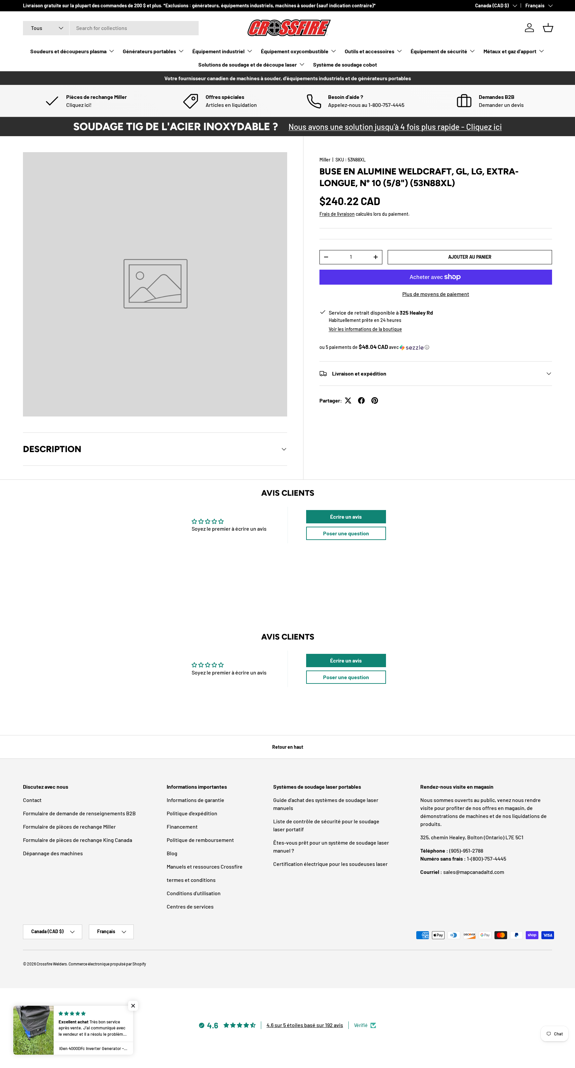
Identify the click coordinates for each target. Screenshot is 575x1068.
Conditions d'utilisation (194, 893)
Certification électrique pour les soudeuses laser (330, 864)
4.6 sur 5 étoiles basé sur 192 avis (305, 1025)
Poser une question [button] (346, 533)
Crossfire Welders (52, 963)
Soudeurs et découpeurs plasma (68, 51)
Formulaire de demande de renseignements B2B (79, 813)
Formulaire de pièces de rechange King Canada (77, 840)
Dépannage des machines (53, 853)
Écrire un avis (346, 516)
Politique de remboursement (200, 840)
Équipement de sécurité (439, 51)
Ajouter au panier (469, 257)
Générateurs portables (149, 51)
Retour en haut (287, 747)
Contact (32, 800)
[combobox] (111, 28)
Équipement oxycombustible (294, 51)
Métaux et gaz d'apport (509, 51)
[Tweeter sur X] (348, 400)
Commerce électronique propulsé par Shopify (107, 963)
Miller (324, 159)
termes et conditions (191, 880)
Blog (172, 853)
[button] (548, 27)
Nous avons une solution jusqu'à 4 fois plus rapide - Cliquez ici (395, 127)
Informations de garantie (195, 800)
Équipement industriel (218, 51)
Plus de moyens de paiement (435, 294)
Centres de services (190, 906)
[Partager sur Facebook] (361, 400)
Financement (182, 826)
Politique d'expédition (192, 813)
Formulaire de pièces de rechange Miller (69, 826)
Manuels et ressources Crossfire (205, 866)
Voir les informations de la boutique (365, 329)
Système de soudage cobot (345, 64)
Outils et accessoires (369, 51)
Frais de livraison (337, 214)
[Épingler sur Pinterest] (374, 400)
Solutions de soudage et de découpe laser (247, 64)
